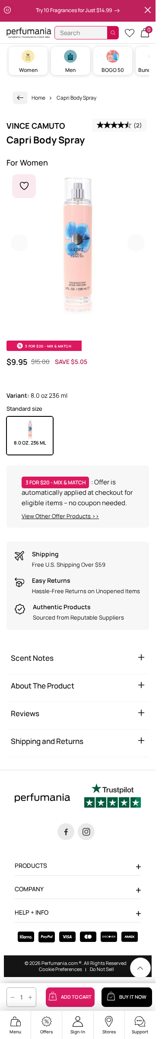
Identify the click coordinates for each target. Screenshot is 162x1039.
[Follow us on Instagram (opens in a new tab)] (86, 831)
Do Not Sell (102, 969)
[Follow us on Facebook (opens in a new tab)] (65, 831)
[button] (145, 32)
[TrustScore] (112, 796)
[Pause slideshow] (7, 10)
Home (38, 97)
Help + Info (31, 912)
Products (31, 865)
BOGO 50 (113, 70)
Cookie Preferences (60, 969)
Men (70, 70)
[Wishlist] (129, 32)
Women (28, 70)
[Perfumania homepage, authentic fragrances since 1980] (28, 32)
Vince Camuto (35, 125)
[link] (20, 97)
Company (29, 889)
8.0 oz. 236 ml (30, 442)
